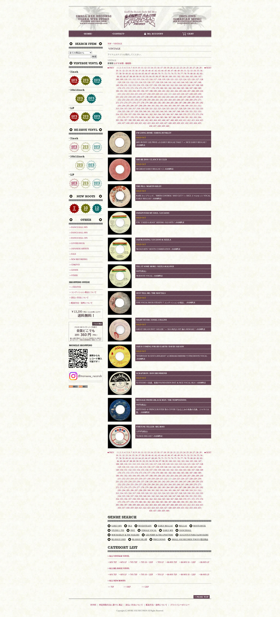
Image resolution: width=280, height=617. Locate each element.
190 (117, 91)
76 (179, 74)
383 (153, 117)
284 (167, 103)
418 (127, 123)
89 (134, 76)
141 (170, 82)
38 (143, 71)
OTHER (74, 275)
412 (188, 120)
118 (159, 79)
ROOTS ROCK (199, 526)
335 (123, 111)
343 (157, 111)
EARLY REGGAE (165, 526)
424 (153, 123)
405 (159, 120)
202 (167, 91)
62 (133, 74)
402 (146, 120)
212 (123, 94)
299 (144, 106)
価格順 (128, 63)
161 (167, 85)
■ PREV (111, 68)
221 (161, 94)
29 (200, 68)
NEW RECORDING (79, 259)
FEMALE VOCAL (149, 530)
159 (159, 85)
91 (141, 76)
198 (151, 91)
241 (159, 97)
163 (176, 85)
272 (117, 103)
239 (151, 97)
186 (186, 88)
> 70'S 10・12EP (146, 562)
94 (150, 76)
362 (151, 114)
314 (121, 109)
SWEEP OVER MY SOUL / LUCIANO (152, 213)
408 (172, 120)
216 (140, 94)
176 (144, 88)
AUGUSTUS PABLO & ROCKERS (193, 535)
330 (188, 109)
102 (178, 76)
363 (155, 114)
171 (123, 88)
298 (140, 106)
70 (159, 74)
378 (132, 117)
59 (123, 74)
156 (146, 85)
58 (120, 74)
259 (148, 100)
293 (119, 106)
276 (134, 103)
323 (159, 109)
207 (188, 91)
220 (157, 94)
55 (198, 71)
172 (127, 88)
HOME (93, 605)
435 (199, 123)
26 (191, 68)
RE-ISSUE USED (118, 539)
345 (165, 111)
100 (170, 76)
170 (119, 88)
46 (169, 71)
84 (118, 76)
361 (146, 114)
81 (195, 74)
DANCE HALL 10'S (79, 238)
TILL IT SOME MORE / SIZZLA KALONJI (155, 266)
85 (121, 76)
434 (195, 123)
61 (130, 74)
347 (174, 111)
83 (201, 74)
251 (201, 97)
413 (193, 120)
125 (188, 79)
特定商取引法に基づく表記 (110, 605)
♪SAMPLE (140, 145)
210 (201, 91)
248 (188, 97)
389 (178, 117)
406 (163, 120)
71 (162, 74)
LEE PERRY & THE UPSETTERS (159, 535)
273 (121, 103)
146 (191, 82)
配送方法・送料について (82, 303)
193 (129, 91)
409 (176, 120)
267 (182, 100)
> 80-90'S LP (204, 562)
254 (127, 100)
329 (184, 109)
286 (176, 103)
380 (140, 117)
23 (181, 68)
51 (185, 71)
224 (174, 94)
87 (128, 76)
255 (132, 100)
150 (121, 85)
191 (121, 91)
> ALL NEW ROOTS (116, 581)
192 (125, 91)
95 (154, 76)
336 (127, 111)
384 (157, 117)
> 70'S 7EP (132, 562)
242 (163, 97)
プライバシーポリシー (180, 605)
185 (182, 88)
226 (182, 94)
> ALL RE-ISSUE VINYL (119, 568)
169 (201, 85)
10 (139, 68)
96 (157, 76)
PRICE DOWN (159, 539)
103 (182, 76)
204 (176, 91)
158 (155, 85)
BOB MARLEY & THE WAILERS (125, 535)
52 (188, 71)
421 (140, 123)
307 (178, 106)
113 (138, 79)
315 (125, 109)
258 (144, 100)
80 (191, 74)
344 (161, 111)
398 (129, 120)
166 (188, 85)
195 (138, 91)
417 (123, 123)
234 (129, 97)
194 (134, 91)
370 (184, 114)
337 (132, 111)
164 (180, 85)
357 (129, 114)
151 (125, 85)
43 (159, 71)
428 (170, 123)
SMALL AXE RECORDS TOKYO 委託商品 (190, 539)
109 (121, 79)
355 (121, 114)
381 (144, 117)
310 (191, 106)
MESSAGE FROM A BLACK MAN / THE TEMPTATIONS (161, 400)
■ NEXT (207, 68)
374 (201, 114)
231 (117, 97)
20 (171, 68)
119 (163, 79)
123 (180, 79)
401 (142, 120)
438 (159, 126)
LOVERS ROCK (78, 243)
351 (191, 111)
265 (174, 100)
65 (143, 74)
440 (167, 126)
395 (117, 120)
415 (201, 120)
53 (191, 71)
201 (163, 91)
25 (187, 68)
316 (129, 109)
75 (175, 74)
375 (119, 117)
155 (142, 85)
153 (134, 85)
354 (117, 114)
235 (134, 97)
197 (146, 91)
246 (180, 97)
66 (146, 74)
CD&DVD (75, 265)
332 (197, 109)
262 (161, 100)
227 (186, 94)
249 (193, 97)
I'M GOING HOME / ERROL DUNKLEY (153, 133)
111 (129, 79)
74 (172, 74)
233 (125, 97)
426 (161, 123)
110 (125, 79)
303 (161, 106)
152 (129, 85)
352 (195, 111)
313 (117, 109)
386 (165, 117)
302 (157, 106)
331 (193, 109)
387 (170, 117)
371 (188, 114)
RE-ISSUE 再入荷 (139, 539)
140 (165, 82)
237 (142, 97)
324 (163, 109)
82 (198, 74)
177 (148, 88)
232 (121, 97)
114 (142, 79)
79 (188, 74)
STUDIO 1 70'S (117, 530)
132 (132, 82)
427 (165, 123)
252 (119, 100)
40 (149, 71)
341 (148, 111)
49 (179, 71)
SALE (73, 254)
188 (195, 88)
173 (132, 88)
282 (159, 103)
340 (144, 111)
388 (174, 117)
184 (178, 88)
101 (174, 76)
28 (197, 68)
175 (140, 88)
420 (136, 123)
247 (184, 97)
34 (130, 71)
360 (142, 114)
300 (148, 106)
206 (184, 91)
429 (174, 123)
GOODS (74, 270)
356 (125, 114)
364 (159, 114)
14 (152, 68)
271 (199, 100)
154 (138, 85)
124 (184, 79)
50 (182, 71)
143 (178, 82)
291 (197, 103)
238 (146, 97)
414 (197, 120)
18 (165, 68)
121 (172, 79)
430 (178, 123)
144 (182, 82)
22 (178, 68)
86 (124, 76)
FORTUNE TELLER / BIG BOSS (150, 427)
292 (201, 103)
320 (146, 109)
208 (193, 91)
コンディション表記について (83, 292)
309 (186, 106)
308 (182, 106)
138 (157, 82)
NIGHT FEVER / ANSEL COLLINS (151, 320)
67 (149, 74)
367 (172, 114)
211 (119, 94)
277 (138, 103)
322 (155, 109)
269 (191, 100)
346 (170, 111)
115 (146, 79)
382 (148, 117)
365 (163, 114)
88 (131, 76)
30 (117, 71)
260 (153, 100)
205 (180, 91)
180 (161, 88)
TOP (109, 44)
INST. (132, 530)
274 (125, 103)
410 (180, 120)
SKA (130, 526)
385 (161, 117)
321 (151, 109)
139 (161, 82)
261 (157, 100)
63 (136, 74)
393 (195, 117)
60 (127, 74)
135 (144, 82)
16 (158, 68)
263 (165, 100)
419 (132, 123)
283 (163, 103)
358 (134, 114)
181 (165, 88)
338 (136, 111)
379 (136, 117)
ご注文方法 (76, 287)
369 (180, 114)
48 (175, 71)
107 (199, 76)
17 (162, 68)
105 (191, 76)
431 (182, 123)
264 (170, 100)
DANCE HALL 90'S (79, 227)
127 (197, 79)
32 (123, 71)
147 (195, 82)
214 (132, 94)
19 (168, 68)
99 (167, 76)
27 (194, 68)
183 (174, 88)
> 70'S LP (160, 562)
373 (197, 114)
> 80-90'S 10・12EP (187, 562)
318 (138, 109)
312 (199, 106)
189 (199, 88)
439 (163, 126)
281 (155, 103)
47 (172, 71)
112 (134, 79)
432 (186, 123)
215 (136, 94)
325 (167, 109)
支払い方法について (80, 297)
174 (136, 88)
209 (197, 91)
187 (191, 88)
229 (195, 94)
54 (195, 71)
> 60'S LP (123, 562)
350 (186, 111)
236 (138, 97)
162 (172, 85)
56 (201, 71)
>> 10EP (127, 587)
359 (138, 114)
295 (127, 106)
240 (155, 97)
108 (117, 79)
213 (127, 94)
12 (145, 68)
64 (140, 74)
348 (178, 111)
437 (154, 126)
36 (136, 71)
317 (134, 109)
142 (174, 82)
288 (184, 103)
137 (153, 82)
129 (119, 82)
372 (193, 114)
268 (186, 100)
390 (182, 117)
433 (191, 123)
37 (140, 71)
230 (199, 94)
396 (121, 120)
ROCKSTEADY (145, 526)
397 (125, 120)
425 (157, 123)
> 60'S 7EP (112, 562)
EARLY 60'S (116, 526)
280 (151, 103)
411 (184, 120)
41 (153, 71)
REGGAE (183, 526)
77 (182, 74)
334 (119, 111)
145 (186, 82)
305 (170, 106)
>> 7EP (111, 587)
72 (166, 74)
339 (140, 111)
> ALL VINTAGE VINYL (118, 556)
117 (155, 79)
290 (193, 103)
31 (120, 71)
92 (144, 76)
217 (144, 94)
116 (151, 79)
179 (157, 88)
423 (148, 123)
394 (199, 117)
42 (156, 71)
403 (151, 120)
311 (195, 106)
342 (153, 111)
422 (144, 123)
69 (156, 74)
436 (150, 126)
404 (155, 120)
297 (136, 106)
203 (172, 91)
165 (184, 85)
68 (153, 74)
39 (146, 71)
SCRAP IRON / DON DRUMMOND (151, 373)
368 (176, 114)
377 (127, 117)
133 (136, 82)
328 (180, 109)
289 (188, 103)
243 (167, 97)
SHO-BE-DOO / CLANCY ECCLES (151, 159)
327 (176, 109)
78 (185, 74)
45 (166, 71)
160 (163, 85)
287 (180, 103)
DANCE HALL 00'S (79, 233)
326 (172, 109)
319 (142, 109)
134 (140, 82)
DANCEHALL (185, 530)
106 (195, 76)
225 (178, 94)
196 (142, 91)
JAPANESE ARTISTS (80, 249)
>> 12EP (145, 587)
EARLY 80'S (168, 530)
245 (176, 97)
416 (119, 123)
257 (140, 100)
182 (170, 88)
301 (153, 106)
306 (174, 106)
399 (134, 120)
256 (136, 100)
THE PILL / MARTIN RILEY (149, 186)
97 (160, 76)
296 (132, 106)
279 (146, 103)
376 (123, 117)
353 (199, 111)
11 (142, 68)
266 (178, 100)
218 (148, 94)
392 (191, 117)
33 (127, 71)
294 (123, 106)
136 (148, 82)
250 (197, 97)
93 (147, 76)
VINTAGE (117, 44)
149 (117, 85)
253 (123, 100)
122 (176, 79)
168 (197, 85)
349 (182, 111)
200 (159, 91)
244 (172, 97)
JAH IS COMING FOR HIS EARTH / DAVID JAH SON (160, 346)
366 (167, 114)
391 (186, 117)
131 (127, 82)
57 (117, 74)
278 (142, 103)
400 (138, 120)
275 (129, 103)
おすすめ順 (119, 63)
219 (153, 94)
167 (193, 85)
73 (169, 74)
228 (191, 94)
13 (149, 68)
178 (153, 88)
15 (155, 68)
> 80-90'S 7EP (171, 562)
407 (167, 120)
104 (187, 76)
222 (165, 94)
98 (163, 76)
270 (195, 100)
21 (174, 68)
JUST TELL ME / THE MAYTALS (151, 293)
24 (184, 68)
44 (162, 71)
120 (167, 79)
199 (155, 91)
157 (151, 85)
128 (201, 79)
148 (199, 82)
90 (137, 76)
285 (172, 103)
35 (133, 71)
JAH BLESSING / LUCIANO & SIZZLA (153, 240)
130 (123, 82)
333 (201, 109)
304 (165, 106)
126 (193, 79)
